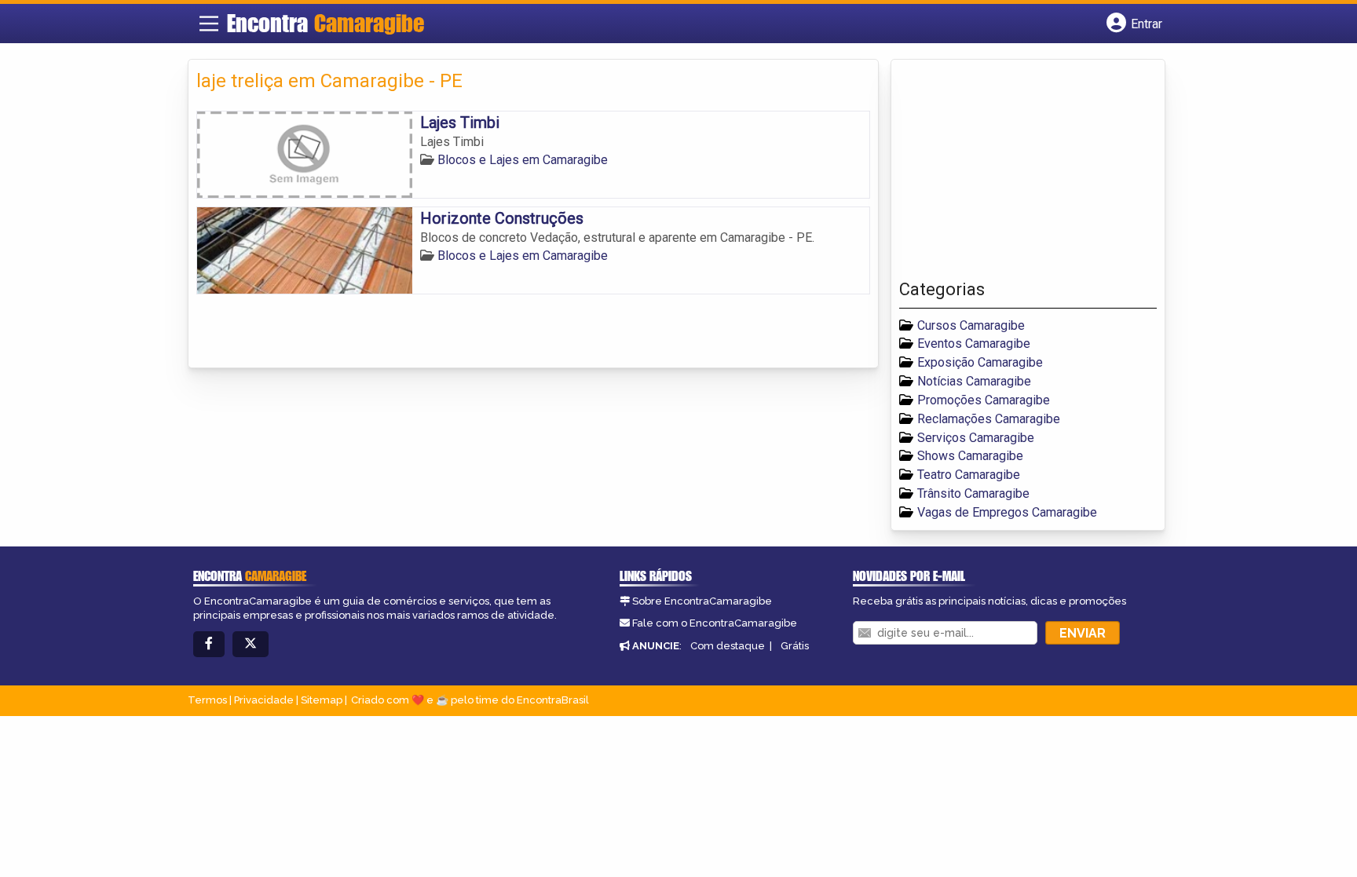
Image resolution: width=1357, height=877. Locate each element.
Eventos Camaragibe (973, 343)
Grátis (795, 646)
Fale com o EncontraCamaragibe (714, 623)
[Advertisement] (1017, 173)
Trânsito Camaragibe (973, 493)
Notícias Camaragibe (974, 381)
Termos (207, 700)
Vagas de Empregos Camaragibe (1007, 512)
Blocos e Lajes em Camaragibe (522, 159)
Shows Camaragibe (970, 455)
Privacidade (264, 700)
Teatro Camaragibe (968, 474)
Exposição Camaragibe (980, 362)
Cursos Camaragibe (971, 325)
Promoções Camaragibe (983, 400)
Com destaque (727, 646)
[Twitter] (250, 644)
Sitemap (321, 700)
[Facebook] (209, 644)
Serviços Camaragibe (975, 437)
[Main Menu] (209, 23)
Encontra (325, 23)
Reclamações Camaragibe (988, 418)
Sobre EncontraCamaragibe (702, 601)
